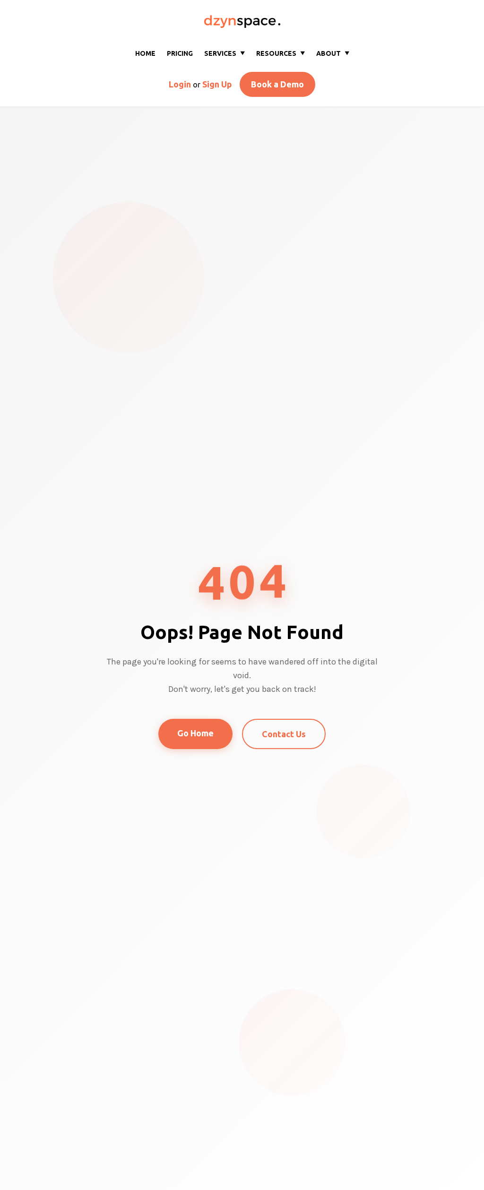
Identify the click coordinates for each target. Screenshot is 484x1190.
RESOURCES (280, 53)
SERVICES (224, 53)
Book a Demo (277, 84)
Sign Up (217, 84)
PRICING (180, 53)
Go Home (195, 733)
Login (180, 84)
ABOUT (332, 53)
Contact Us (284, 734)
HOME (145, 53)
